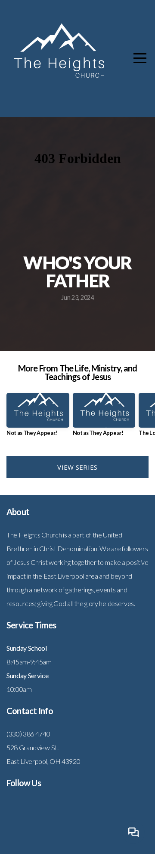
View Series (77, 467)
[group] (37, 418)
